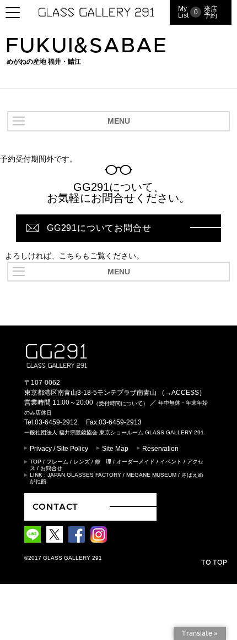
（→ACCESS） (182, 392)
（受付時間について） (120, 403)
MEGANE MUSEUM (151, 475)
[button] (118, 121)
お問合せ (51, 468)
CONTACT (56, 507)
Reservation (160, 449)
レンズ (81, 462)
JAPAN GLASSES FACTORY (84, 475)
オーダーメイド (135, 462)
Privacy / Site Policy (59, 449)
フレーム (57, 462)
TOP (35, 462)
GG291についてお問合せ (99, 228)
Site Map (115, 449)
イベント (171, 462)
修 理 (103, 462)
